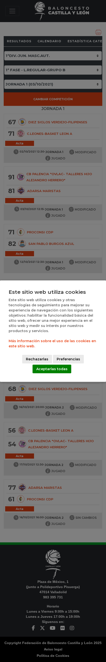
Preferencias (68, 359)
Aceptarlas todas (52, 368)
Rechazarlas (37, 359)
